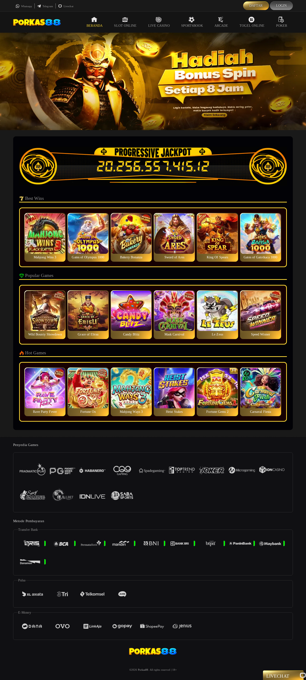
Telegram (47, 6)
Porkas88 (143, 669)
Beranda (95, 25)
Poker (281, 25)
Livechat (68, 6)
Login (281, 5)
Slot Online (125, 25)
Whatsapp (26, 6)
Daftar (256, 5)
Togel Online (252, 25)
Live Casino (159, 25)
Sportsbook (192, 25)
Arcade (221, 25)
